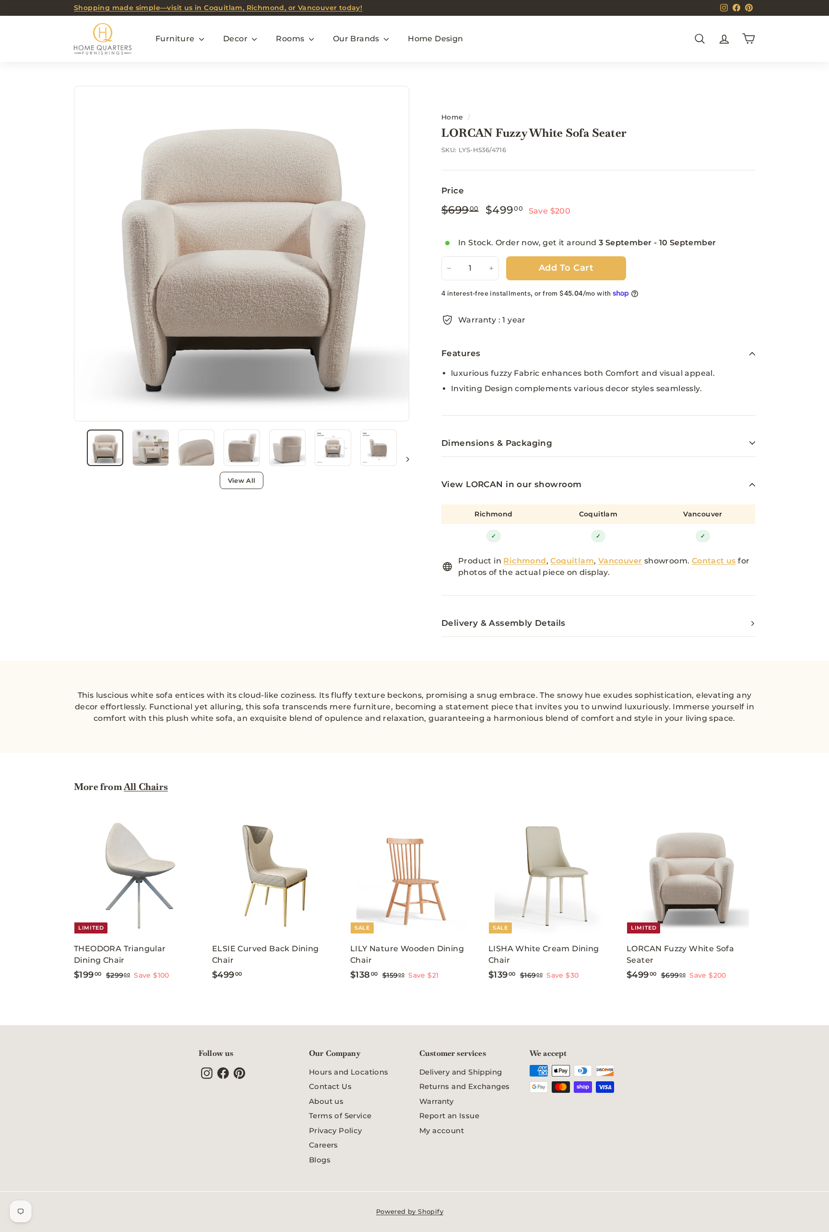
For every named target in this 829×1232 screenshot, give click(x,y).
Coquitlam (598, 514)
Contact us (714, 560)
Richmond (493, 514)
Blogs (320, 1159)
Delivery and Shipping (460, 1072)
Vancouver (702, 514)
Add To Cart (566, 268)
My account (441, 1130)
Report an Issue (449, 1115)
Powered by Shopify (409, 1211)
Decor (236, 38)
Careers (323, 1144)
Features (460, 353)
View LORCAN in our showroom (511, 484)
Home (452, 117)
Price (452, 190)
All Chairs (146, 786)
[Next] (403, 459)
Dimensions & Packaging (496, 443)
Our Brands (357, 38)
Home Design (435, 38)
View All (242, 480)
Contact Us (330, 1086)
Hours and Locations (349, 1072)
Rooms (291, 38)
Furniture (176, 38)
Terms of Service (340, 1115)
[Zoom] (241, 253)
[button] (105, 448)
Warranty (436, 1101)
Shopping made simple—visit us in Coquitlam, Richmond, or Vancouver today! (218, 7)
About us (326, 1101)
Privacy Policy (335, 1130)
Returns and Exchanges (464, 1086)
